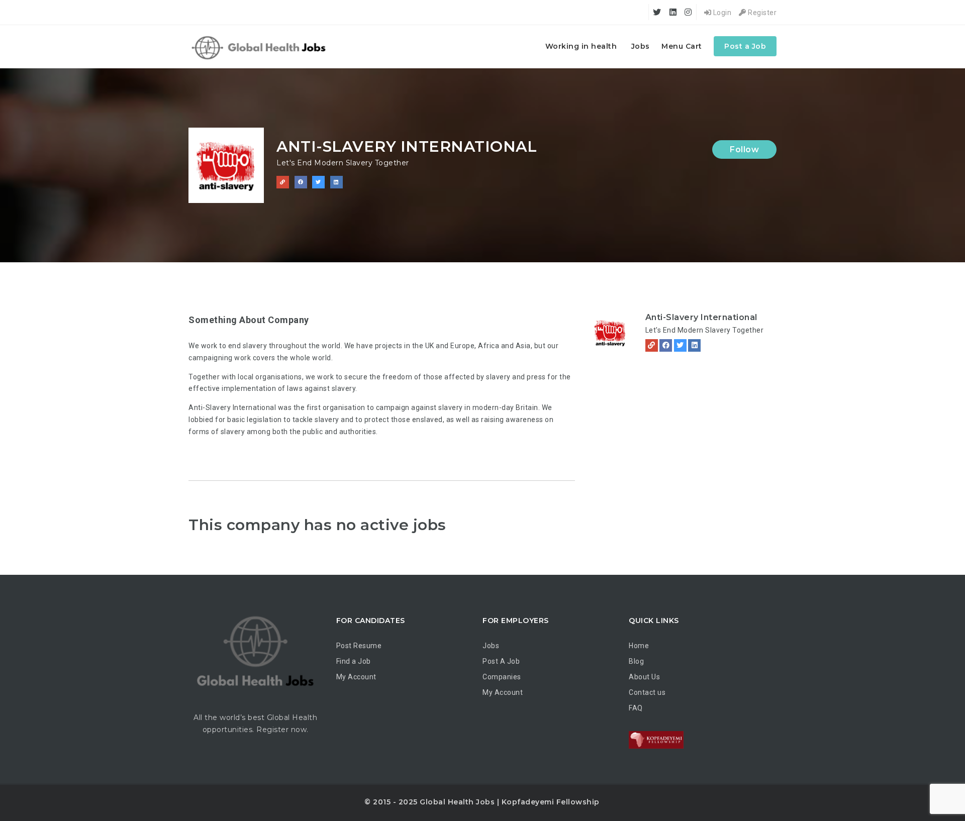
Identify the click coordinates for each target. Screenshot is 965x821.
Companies (501, 677)
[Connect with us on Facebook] (301, 182)
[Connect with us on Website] (282, 182)
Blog (636, 661)
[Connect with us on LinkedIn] (336, 182)
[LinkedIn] (694, 345)
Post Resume (359, 646)
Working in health (581, 46)
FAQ (636, 708)
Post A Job (501, 661)
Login (721, 13)
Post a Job (745, 46)
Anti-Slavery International (701, 317)
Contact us (647, 692)
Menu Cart (681, 46)
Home (639, 646)
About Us (644, 677)
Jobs (640, 46)
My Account (356, 677)
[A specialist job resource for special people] (260, 46)
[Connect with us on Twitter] (318, 182)
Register (761, 13)
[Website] (651, 345)
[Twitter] (680, 345)
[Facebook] (665, 345)
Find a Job (353, 661)
